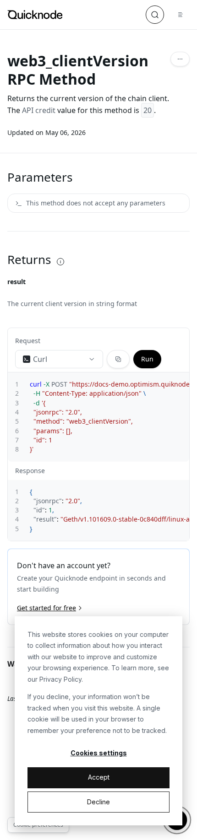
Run (147, 359)
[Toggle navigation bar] (180, 14)
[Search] (155, 14)
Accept (98, 777)
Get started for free (46, 607)
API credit (38, 110)
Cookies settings (99, 753)
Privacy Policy (60, 679)
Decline (98, 802)
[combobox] (59, 359)
